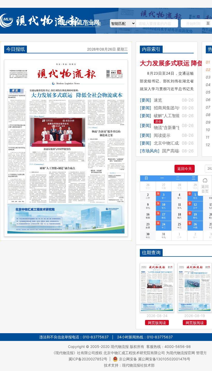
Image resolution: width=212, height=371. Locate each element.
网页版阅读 (157, 322)
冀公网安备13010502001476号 (164, 359)
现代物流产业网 (80, 22)
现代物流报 (120, 346)
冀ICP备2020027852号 (88, 359)
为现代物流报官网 (180, 353)
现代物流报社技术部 (138, 365)
